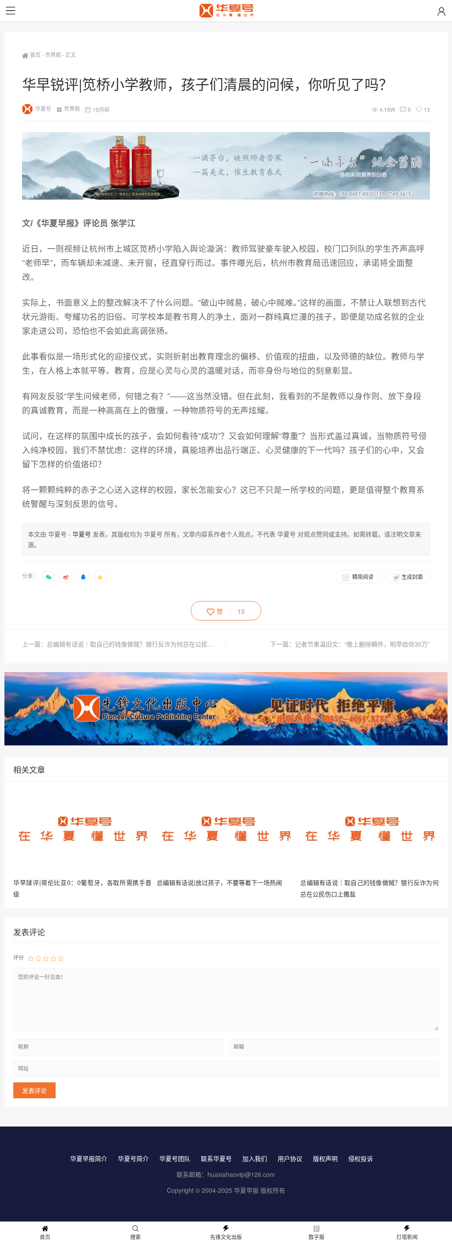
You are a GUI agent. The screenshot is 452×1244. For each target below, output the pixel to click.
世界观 (53, 54)
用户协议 (290, 1158)
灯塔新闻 (407, 1236)
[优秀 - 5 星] (61, 958)
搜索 (135, 1236)
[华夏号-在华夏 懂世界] (226, 12)
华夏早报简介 (88, 1158)
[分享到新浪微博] (65, 576)
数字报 (316, 1236)
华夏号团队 (174, 1158)
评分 (18, 957)
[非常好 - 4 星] (53, 958)
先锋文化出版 (226, 1236)
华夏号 (43, 108)
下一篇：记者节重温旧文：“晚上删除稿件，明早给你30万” (350, 643)
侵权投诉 (360, 1158)
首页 (35, 54)
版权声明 (325, 1158)
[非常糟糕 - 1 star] (31, 958)
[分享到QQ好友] (83, 576)
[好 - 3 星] (46, 958)
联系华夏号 (216, 1158)
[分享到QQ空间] (100, 576)
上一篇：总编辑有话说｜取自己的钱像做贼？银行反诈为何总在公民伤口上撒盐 (124, 643)
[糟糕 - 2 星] (38, 958)
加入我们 (254, 1158)
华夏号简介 (133, 1158)
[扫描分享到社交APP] (48, 576)
